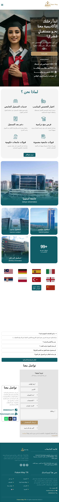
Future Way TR (21, 499)
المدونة (25, 489)
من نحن (10, 478)
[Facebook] (15, 419)
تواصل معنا (9, 485)
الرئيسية (25, 478)
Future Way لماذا (23, 482)
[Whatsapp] (6, 419)
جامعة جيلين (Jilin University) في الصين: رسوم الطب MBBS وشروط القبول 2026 (45, 464)
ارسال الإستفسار (30, 422)
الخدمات (25, 485)
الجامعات (10, 482)
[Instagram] (10, 419)
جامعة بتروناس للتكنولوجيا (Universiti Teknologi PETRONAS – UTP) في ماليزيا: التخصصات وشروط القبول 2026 (45, 457)
